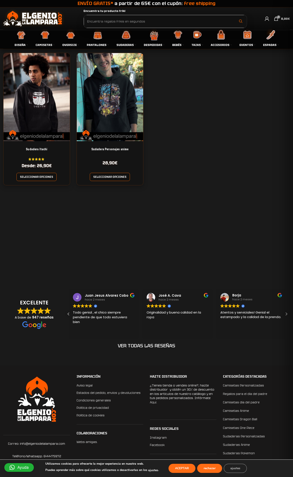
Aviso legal (85, 385)
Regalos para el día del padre (245, 394)
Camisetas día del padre (241, 402)
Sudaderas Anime (236, 445)
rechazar (210, 468)
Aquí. (153, 402)
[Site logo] (32, 18)
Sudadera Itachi (36, 149)
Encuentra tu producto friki (104, 11)
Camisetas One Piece (238, 428)
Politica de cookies (91, 415)
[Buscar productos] (240, 21)
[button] (286, 314)
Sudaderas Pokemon (239, 453)
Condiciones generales (94, 400)
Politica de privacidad (93, 408)
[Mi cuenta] (267, 18)
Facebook (157, 445)
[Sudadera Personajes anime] (110, 97)
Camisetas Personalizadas (243, 385)
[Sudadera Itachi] (36, 97)
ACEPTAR (182, 468)
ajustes (153, 470)
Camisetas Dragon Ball (240, 419)
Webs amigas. (87, 442)
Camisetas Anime (236, 411)
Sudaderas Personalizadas (244, 436)
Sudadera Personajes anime (110, 149)
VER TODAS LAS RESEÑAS (146, 346)
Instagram (158, 438)
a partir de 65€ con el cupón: (147, 3)
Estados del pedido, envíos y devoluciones (109, 393)
